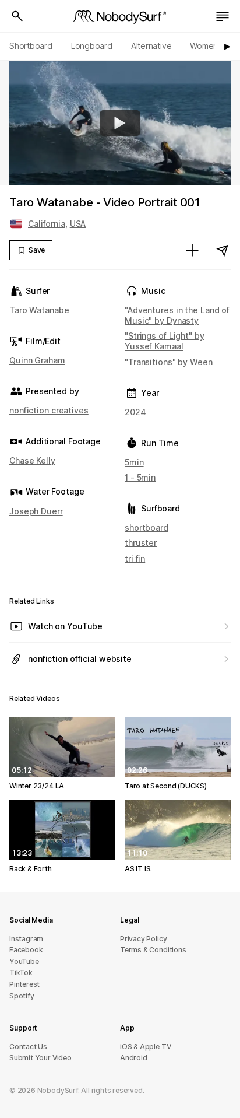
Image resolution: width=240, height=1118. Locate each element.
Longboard (91, 46)
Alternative (151, 46)
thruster (141, 543)
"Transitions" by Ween (169, 362)
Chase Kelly (32, 460)
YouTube (24, 961)
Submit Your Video (40, 1057)
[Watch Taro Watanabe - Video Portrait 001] (120, 123)
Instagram (26, 938)
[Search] (17, 16)
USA (78, 224)
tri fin (135, 558)
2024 (135, 412)
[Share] (222, 250)
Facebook (26, 949)
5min (134, 462)
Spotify (21, 995)
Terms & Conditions (153, 949)
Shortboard (30, 46)
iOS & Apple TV (145, 1046)
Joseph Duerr (36, 511)
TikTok (21, 972)
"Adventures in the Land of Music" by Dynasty (177, 315)
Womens (206, 46)
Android (133, 1057)
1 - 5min (140, 477)
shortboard (146, 527)
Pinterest (24, 984)
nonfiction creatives (49, 410)
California (46, 224)
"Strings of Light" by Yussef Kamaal (164, 341)
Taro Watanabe (39, 310)
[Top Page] (120, 16)
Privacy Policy (143, 938)
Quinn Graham (37, 360)
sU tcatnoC (28, 1046)
